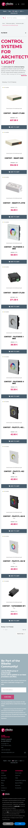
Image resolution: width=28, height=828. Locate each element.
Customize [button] (8, 823)
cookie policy (17, 806)
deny (8, 811)
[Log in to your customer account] (16, 4)
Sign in (9, 11)
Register (5, 11)
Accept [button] (20, 823)
